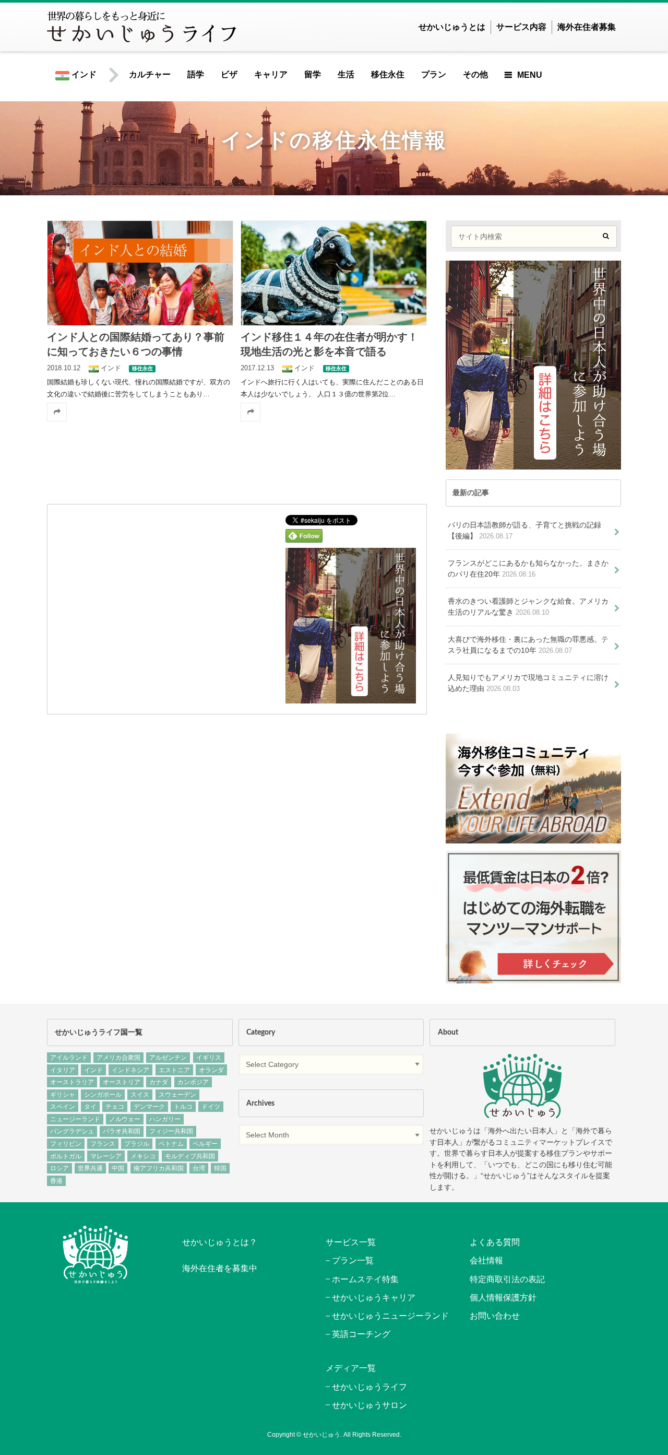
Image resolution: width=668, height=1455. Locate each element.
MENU (529, 75)
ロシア (59, 1168)
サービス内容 (521, 26)
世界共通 (90, 1168)
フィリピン (65, 1143)
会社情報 (486, 1260)
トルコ (183, 1106)
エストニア (174, 1070)
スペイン (62, 1106)
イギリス (208, 1057)
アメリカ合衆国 (118, 1057)
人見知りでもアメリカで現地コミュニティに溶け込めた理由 (528, 683)
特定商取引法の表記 (507, 1279)
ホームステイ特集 (365, 1279)
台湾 (199, 1168)
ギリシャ (62, 1094)
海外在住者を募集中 (219, 1268)
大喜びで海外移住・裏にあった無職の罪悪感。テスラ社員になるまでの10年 (528, 645)
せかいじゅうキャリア (373, 1297)
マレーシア (106, 1156)
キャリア (271, 74)
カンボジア (193, 1082)
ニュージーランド (75, 1119)
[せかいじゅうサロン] (533, 838)
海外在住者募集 (586, 26)
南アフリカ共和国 (159, 1168)
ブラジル (136, 1143)
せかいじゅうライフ (369, 1386)
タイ (90, 1106)
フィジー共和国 (171, 1131)
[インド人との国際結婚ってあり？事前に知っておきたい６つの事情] (140, 272)
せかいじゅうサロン (369, 1405)
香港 (56, 1180)
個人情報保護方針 (503, 1297)
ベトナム (171, 1143)
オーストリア (121, 1082)
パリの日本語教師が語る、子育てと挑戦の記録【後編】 (524, 531)
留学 (312, 74)
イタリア (62, 1070)
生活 (346, 74)
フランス (102, 1143)
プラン (433, 74)
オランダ (211, 1070)
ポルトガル (65, 1156)
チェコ (114, 1106)
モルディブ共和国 (190, 1156)
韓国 (220, 1168)
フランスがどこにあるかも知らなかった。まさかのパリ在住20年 (528, 569)
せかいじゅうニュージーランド (390, 1315)
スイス (139, 1094)
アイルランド (69, 1057)
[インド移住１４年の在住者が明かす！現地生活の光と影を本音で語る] (333, 272)
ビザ (229, 74)
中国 (118, 1168)
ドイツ (210, 1106)
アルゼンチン (168, 1057)
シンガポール (103, 1094)
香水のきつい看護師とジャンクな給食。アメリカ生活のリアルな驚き (528, 607)
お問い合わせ (495, 1315)
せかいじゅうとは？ (219, 1242)
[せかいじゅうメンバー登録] (350, 696)
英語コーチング (361, 1334)
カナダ (158, 1082)
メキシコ (143, 1156)
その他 (475, 74)
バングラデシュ (72, 1131)
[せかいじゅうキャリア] (533, 977)
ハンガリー (165, 1119)
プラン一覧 (353, 1260)
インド (83, 74)
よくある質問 (495, 1242)
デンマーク (149, 1106)
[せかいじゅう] (522, 1086)
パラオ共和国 (121, 1131)
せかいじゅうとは (452, 26)
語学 (195, 74)
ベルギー (205, 1143)
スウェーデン (177, 1094)
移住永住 (387, 74)
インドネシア (130, 1070)
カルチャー (150, 74)
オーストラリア (72, 1082)
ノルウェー (124, 1119)
